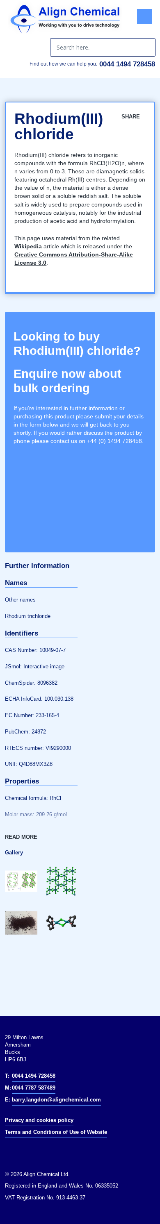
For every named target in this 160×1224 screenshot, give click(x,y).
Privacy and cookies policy (39, 1120)
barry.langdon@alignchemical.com (56, 1100)
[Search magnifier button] (146, 47)
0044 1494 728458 (127, 64)
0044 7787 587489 (33, 1088)
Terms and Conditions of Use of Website (56, 1132)
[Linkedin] (15, 1151)
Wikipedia (28, 246)
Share (131, 117)
